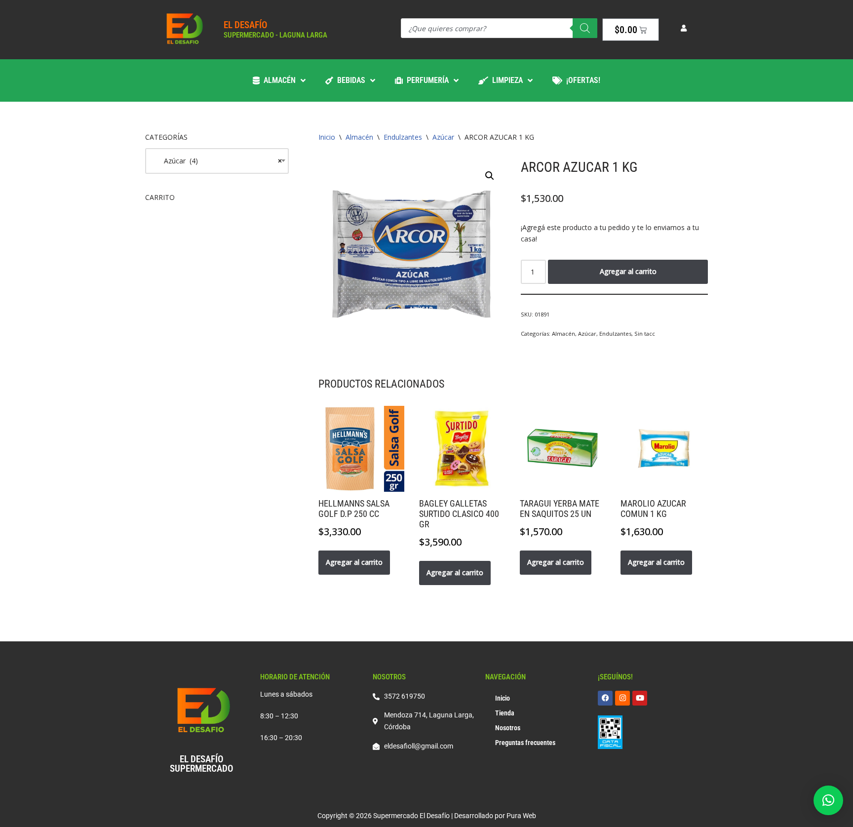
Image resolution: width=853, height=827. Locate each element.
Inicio (326, 137)
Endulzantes (403, 137)
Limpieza (505, 80)
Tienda (504, 713)
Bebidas (349, 80)
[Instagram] (622, 698)
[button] (490, 176)
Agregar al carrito (628, 271)
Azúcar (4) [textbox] (217, 160)
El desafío (245, 25)
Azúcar (443, 137)
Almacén (278, 80)
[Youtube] (639, 698)
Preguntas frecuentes (525, 743)
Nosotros (507, 728)
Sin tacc (644, 333)
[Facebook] (605, 698)
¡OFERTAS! (581, 80)
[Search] (585, 28)
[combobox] (217, 161)
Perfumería (426, 80)
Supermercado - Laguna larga (275, 35)
